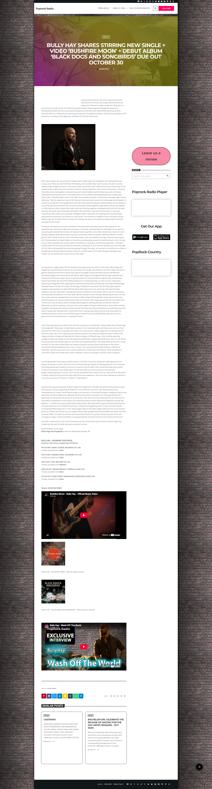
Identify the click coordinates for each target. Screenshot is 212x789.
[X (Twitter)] (144, 1)
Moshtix (63, 465)
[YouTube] (138, 1)
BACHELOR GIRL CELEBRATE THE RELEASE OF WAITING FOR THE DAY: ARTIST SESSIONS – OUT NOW (106, 723)
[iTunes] (159, 1)
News (106, 37)
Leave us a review (151, 156)
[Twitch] (147, 1)
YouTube (166, 8)
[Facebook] (164, 1)
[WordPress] (141, 1)
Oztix (62, 450)
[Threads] (153, 1)
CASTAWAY (50, 719)
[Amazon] (173, 1)
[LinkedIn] (156, 1)
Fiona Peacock (52, 688)
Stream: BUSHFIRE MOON (51, 488)
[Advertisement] (151, 127)
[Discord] (167, 1)
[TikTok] (150, 1)
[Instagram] (162, 1)
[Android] (170, 1)
